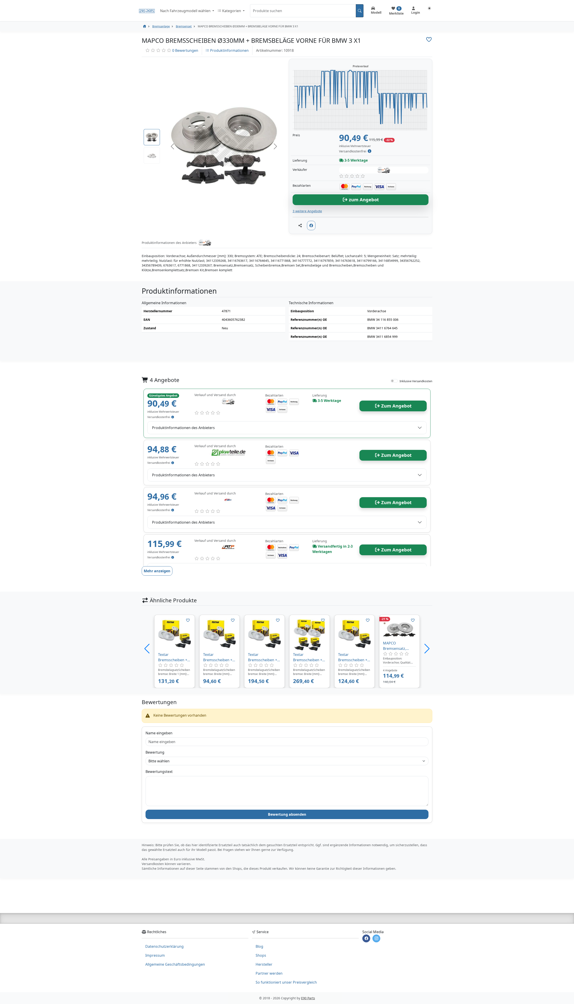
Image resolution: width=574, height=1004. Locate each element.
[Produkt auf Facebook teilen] (311, 225)
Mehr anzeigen (157, 570)
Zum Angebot (396, 406)
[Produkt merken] (188, 620)
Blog (259, 946)
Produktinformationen (229, 50)
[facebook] (366, 938)
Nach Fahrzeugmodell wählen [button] (185, 10)
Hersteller (264, 964)
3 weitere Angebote (307, 211)
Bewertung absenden (287, 814)
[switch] (394, 381)
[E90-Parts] (144, 26)
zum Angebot (363, 200)
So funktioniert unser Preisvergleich (286, 982)
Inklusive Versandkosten (416, 381)
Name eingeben (159, 733)
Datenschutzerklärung (164, 946)
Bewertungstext (159, 771)
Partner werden (269, 973)
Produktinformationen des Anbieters (183, 427)
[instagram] (376, 938)
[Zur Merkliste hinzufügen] (429, 39)
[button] (172, 146)
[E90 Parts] (147, 11)
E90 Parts (308, 998)
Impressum (155, 955)
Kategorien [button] (231, 10)
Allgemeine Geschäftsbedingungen (175, 964)
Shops (261, 955)
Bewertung (155, 752)
